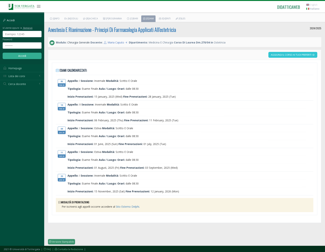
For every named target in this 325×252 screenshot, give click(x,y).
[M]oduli (72, 18)
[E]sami (150, 18)
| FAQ (46, 249)
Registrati (28, 27)
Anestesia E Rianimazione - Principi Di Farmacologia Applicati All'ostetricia (112, 29)
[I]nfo (56, 18)
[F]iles (181, 18)
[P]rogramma (114, 18)
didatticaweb (288, 7)
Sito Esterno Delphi (127, 206)
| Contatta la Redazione (67, 249)
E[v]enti (166, 18)
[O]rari (133, 18)
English (313, 4)
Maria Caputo (116, 42)
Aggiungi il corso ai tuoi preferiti (291, 54)
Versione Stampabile (62, 241)
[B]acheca (92, 18)
